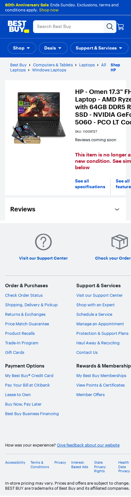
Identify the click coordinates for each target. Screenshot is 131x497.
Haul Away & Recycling (98, 342)
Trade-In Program (21, 342)
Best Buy (18, 64)
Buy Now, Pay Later (23, 404)
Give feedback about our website (88, 445)
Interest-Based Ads (79, 465)
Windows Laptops (49, 69)
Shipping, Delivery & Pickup (31, 304)
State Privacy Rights (100, 467)
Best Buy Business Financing (32, 413)
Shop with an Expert (95, 304)
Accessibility (15, 463)
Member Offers (90, 394)
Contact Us (87, 352)
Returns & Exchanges (25, 314)
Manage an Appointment (100, 323)
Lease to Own (18, 394)
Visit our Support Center (99, 295)
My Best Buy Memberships (101, 375)
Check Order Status (24, 295)
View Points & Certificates (100, 385)
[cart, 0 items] (120, 26)
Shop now (49, 9)
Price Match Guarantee (27, 323)
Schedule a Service (94, 314)
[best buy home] (18, 26)
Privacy (60, 463)
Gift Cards (14, 352)
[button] (22, 48)
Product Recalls (20, 333)
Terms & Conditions (40, 465)
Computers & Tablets (53, 64)
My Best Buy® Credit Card (29, 375)
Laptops (87, 64)
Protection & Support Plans (102, 333)
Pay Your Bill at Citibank (27, 385)
